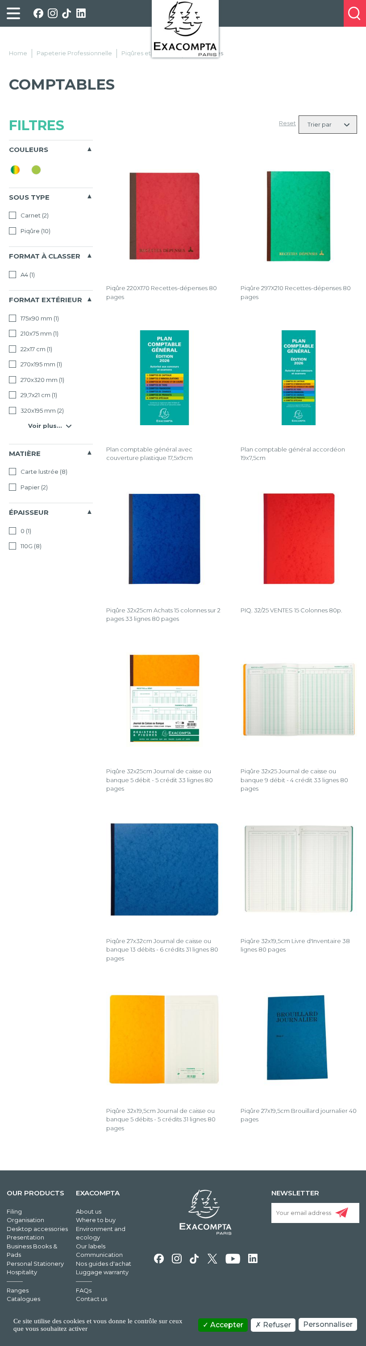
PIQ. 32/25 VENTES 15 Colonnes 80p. (291, 610)
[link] (13, 13)
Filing (14, 1211)
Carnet (34, 215)
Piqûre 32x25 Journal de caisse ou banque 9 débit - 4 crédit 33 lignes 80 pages (294, 779)
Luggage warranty (102, 1272)
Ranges (18, 1290)
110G (30, 546)
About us (88, 1211)
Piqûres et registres (149, 53)
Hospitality (22, 1272)
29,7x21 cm (38, 394)
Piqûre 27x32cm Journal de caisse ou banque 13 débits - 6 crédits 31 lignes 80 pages (162, 949)
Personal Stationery (35, 1263)
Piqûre (34, 230)
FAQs (84, 1290)
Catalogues (23, 1298)
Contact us (91, 1298)
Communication (99, 1254)
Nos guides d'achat (103, 1263)
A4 (27, 274)
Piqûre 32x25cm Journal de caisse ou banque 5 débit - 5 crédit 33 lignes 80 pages (159, 779)
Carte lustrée (43, 471)
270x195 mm (40, 364)
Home (18, 53)
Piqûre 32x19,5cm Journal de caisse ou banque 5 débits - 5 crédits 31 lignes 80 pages (161, 1119)
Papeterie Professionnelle (74, 53)
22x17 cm (35, 349)
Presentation (25, 1237)
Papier (33, 487)
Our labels (90, 1246)
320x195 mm (41, 410)
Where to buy (96, 1219)
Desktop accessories (37, 1228)
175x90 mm (39, 318)
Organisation (25, 1219)
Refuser (276, 1325)
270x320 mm (41, 379)
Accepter (225, 1325)
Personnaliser (328, 1324)
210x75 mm (38, 333)
